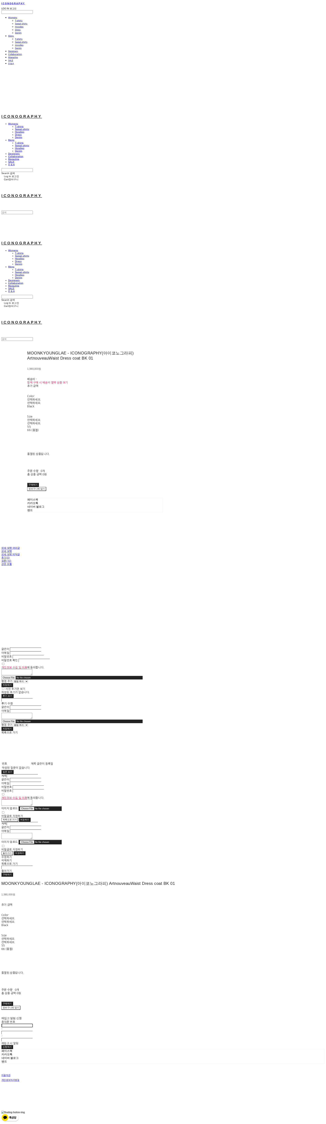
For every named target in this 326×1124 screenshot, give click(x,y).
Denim (18, 32)
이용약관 (5, 1075)
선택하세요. (34, 399)
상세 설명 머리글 (10, 548)
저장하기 (7, 685)
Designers (13, 51)
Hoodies (19, 26)
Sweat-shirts (21, 23)
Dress (18, 29)
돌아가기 (7, 853)
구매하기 (7, 874)
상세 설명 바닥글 (10, 554)
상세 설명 (6, 551)
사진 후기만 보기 (15, 688)
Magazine (13, 57)
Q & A (11, 63)
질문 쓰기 (7, 772)
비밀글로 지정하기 (12, 816)
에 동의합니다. (22, 667)
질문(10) (6, 561)
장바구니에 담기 (11, 1007)
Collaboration (15, 54)
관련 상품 (6, 564)
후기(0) (5, 557)
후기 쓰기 (7, 696)
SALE (10, 60)
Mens (11, 35)
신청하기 (7, 1047)
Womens (12, 17)
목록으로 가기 (10, 819)
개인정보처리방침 (10, 1080)
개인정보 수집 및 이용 (14, 667)
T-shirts (18, 20)
